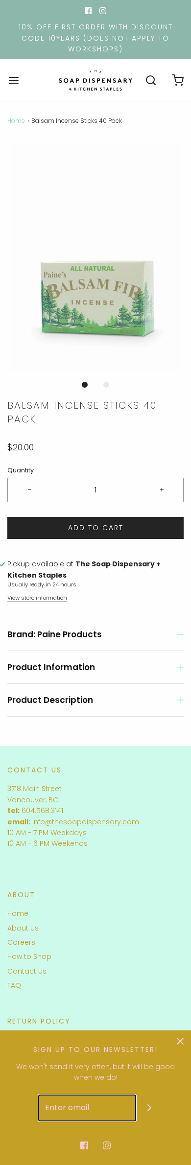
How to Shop (29, 956)
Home (16, 120)
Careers (21, 942)
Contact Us (27, 971)
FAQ (14, 985)
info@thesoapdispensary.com (85, 822)
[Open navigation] (13, 80)
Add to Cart (95, 528)
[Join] (149, 1108)
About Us (23, 928)
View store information (37, 598)
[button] (95, 257)
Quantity (20, 470)
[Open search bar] (150, 80)
